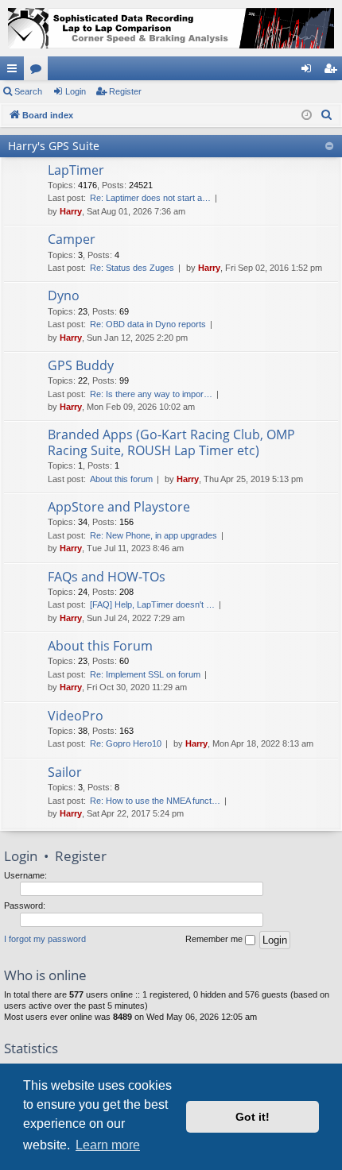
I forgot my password (45, 939)
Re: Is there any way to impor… (151, 394)
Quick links (15, 71)
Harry (71, 211)
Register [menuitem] (333, 71)
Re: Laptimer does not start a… (150, 198)
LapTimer (76, 170)
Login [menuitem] (309, 71)
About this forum (121, 479)
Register (125, 91)
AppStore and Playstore (119, 506)
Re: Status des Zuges (132, 267)
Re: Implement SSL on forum (145, 674)
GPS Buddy (81, 365)
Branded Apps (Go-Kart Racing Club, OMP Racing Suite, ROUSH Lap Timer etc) (171, 442)
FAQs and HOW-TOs (106, 576)
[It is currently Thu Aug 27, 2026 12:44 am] (306, 115)
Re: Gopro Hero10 (125, 743)
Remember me (215, 939)
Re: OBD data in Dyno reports (148, 324)
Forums (39, 71)
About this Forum (100, 646)
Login (75, 91)
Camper (71, 239)
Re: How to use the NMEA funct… (155, 800)
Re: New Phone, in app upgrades (153, 535)
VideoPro (75, 715)
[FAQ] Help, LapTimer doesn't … (152, 604)
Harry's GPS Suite (53, 145)
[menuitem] (327, 115)
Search (28, 91)
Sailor (65, 772)
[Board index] (171, 28)
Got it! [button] (252, 1116)
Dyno (64, 295)
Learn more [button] (108, 1145)
